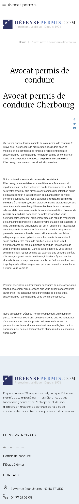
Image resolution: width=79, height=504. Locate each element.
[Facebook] (74, 119)
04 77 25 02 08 (21, 497)
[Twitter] (74, 124)
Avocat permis (13, 447)
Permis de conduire (17, 456)
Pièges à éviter (13, 464)
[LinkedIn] (74, 128)
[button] (39, 5)
